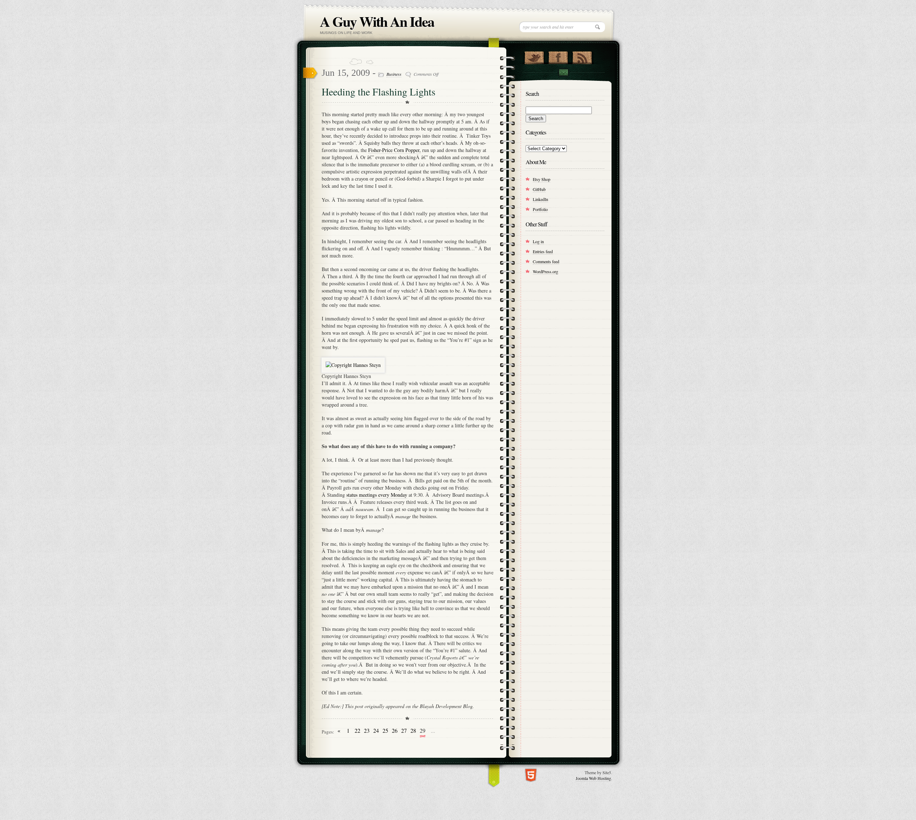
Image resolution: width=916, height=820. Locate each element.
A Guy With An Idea (377, 21)
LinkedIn (540, 199)
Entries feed (543, 251)
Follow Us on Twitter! (534, 56)
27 (404, 730)
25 (385, 730)
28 (413, 730)
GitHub (539, 189)
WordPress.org (545, 271)
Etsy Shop (541, 179)
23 (367, 730)
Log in (538, 241)
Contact (563, 72)
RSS (582, 56)
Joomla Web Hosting (593, 778)
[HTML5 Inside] (531, 774)
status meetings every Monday (376, 494)
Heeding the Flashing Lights (378, 91)
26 (395, 730)
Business (393, 74)
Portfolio (540, 209)
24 (376, 730)
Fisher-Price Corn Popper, (394, 150)
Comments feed (546, 261)
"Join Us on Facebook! (558, 56)
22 (357, 730)
